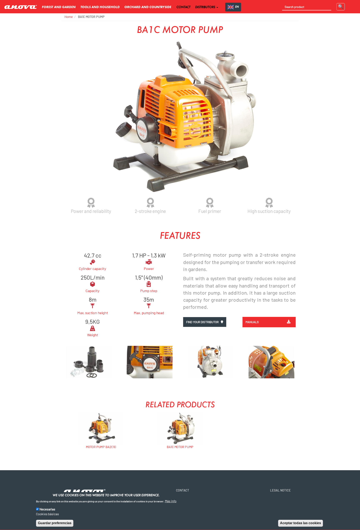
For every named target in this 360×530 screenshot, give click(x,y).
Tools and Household (100, 7)
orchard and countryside (147, 7)
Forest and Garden (59, 7)
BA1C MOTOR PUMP (180, 447)
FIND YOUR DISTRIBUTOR (202, 322)
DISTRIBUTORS (205, 7)
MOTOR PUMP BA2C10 (101, 447)
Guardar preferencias (54, 523)
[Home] (22, 7)
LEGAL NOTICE (280, 490)
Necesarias (47, 509)
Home (68, 17)
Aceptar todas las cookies (300, 523)
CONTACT (183, 7)
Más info (170, 501)
